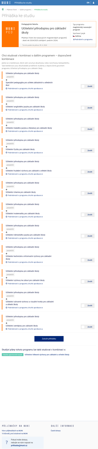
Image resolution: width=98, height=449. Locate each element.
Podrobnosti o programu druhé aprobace (24, 88)
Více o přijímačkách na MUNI (12, 431)
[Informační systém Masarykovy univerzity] (6, 2)
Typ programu (78, 24)
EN (88, 2)
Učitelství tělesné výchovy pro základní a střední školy (47, 354)
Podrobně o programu (84, 39)
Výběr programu (25, 10)
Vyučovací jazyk (79, 33)
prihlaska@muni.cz (19, 445)
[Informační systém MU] (3, 9)
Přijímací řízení (12, 10)
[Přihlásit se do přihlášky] (93, 2)
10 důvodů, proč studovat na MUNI (15, 433)
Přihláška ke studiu (41, 10)
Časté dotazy (56, 431)
